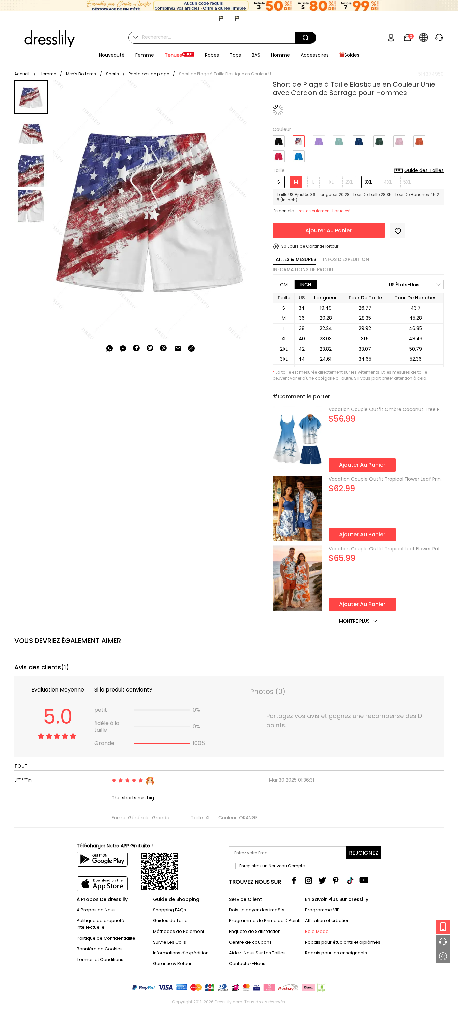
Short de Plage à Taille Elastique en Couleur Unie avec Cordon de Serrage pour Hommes (226, 73)
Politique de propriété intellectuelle (100, 923)
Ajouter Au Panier (328, 230)
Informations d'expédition (181, 953)
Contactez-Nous (247, 963)
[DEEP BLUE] (359, 139)
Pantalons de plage (149, 74)
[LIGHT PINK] (399, 139)
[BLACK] (278, 139)
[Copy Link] (191, 348)
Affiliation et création (327, 920)
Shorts (113, 74)
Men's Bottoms (81, 74)
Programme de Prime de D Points (265, 920)
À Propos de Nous (96, 910)
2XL (349, 182)
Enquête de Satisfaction (255, 931)
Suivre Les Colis (169, 942)
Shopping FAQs (169, 910)
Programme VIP (322, 910)
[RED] (278, 154)
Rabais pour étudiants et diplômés (342, 942)
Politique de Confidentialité (106, 938)
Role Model (317, 931)
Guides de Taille (170, 920)
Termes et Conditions (100, 959)
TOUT (21, 766)
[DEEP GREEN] (379, 139)
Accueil (22, 74)
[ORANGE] (419, 139)
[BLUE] (298, 139)
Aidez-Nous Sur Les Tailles (257, 953)
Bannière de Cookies (100, 949)
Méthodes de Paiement (178, 931)
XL (331, 182)
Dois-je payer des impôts (256, 910)
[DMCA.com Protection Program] (321, 989)
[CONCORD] (319, 139)
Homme (48, 74)
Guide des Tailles (424, 171)
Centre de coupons (250, 942)
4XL (388, 182)
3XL (368, 182)
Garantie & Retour (172, 963)
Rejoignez (363, 853)
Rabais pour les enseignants (336, 953)
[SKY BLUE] (298, 154)
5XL (407, 182)
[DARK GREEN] (339, 139)
